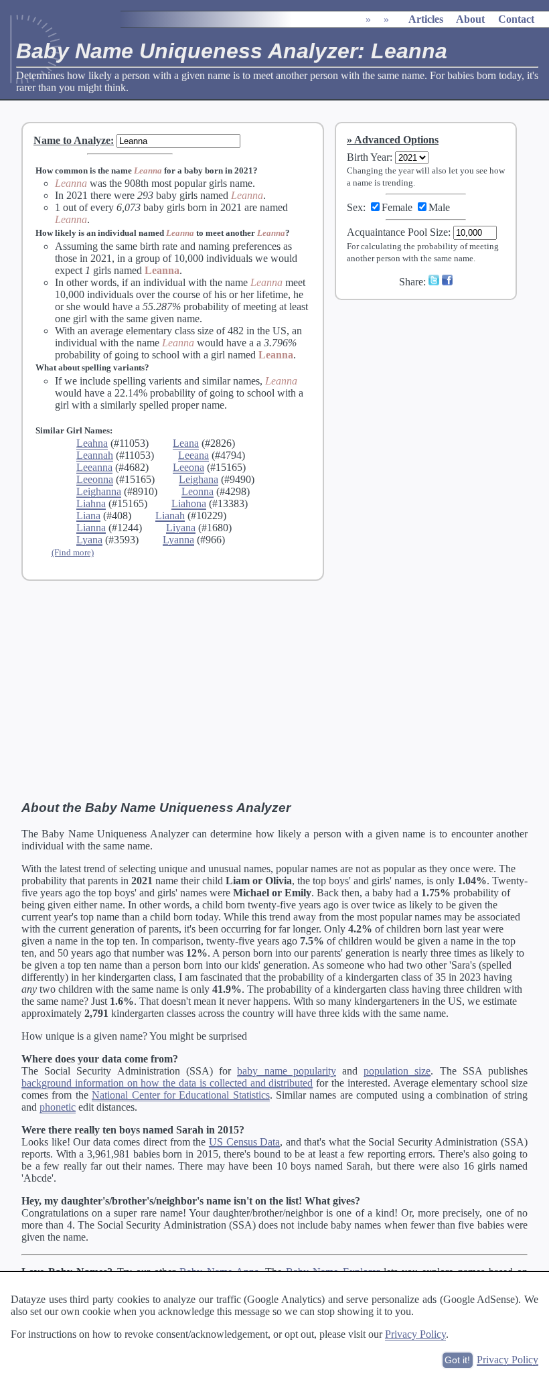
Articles (425, 19)
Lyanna (178, 539)
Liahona (188, 503)
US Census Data (244, 1142)
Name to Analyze (71, 140)
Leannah (94, 455)
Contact (516, 19)
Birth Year (368, 157)
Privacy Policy (415, 1334)
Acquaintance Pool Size (397, 232)
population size (397, 1071)
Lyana (89, 539)
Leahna (92, 443)
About (470, 19)
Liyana (180, 527)
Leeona (188, 467)
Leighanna (98, 491)
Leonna (197, 491)
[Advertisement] (434, 400)
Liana (88, 515)
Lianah (170, 515)
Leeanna (94, 467)
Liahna (91, 503)
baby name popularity (286, 1071)
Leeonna (94, 479)
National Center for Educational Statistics (181, 1095)
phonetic (58, 1107)
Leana (186, 443)
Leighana (198, 479)
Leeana (193, 455)
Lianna (91, 527)
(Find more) (73, 552)
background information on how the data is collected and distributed (167, 1083)
